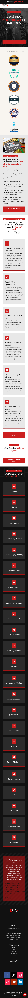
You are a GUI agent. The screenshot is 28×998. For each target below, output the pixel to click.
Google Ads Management (14, 960)
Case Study (14, 981)
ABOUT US (14, 974)
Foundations (14, 977)
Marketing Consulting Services (14, 961)
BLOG (14, 975)
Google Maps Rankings (14, 954)
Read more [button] (14, 474)
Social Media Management (14, 963)
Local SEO (14, 956)
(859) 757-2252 (18, 2)
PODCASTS (14, 979)
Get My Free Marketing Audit (14, 42)
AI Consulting (14, 958)
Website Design (14, 965)
